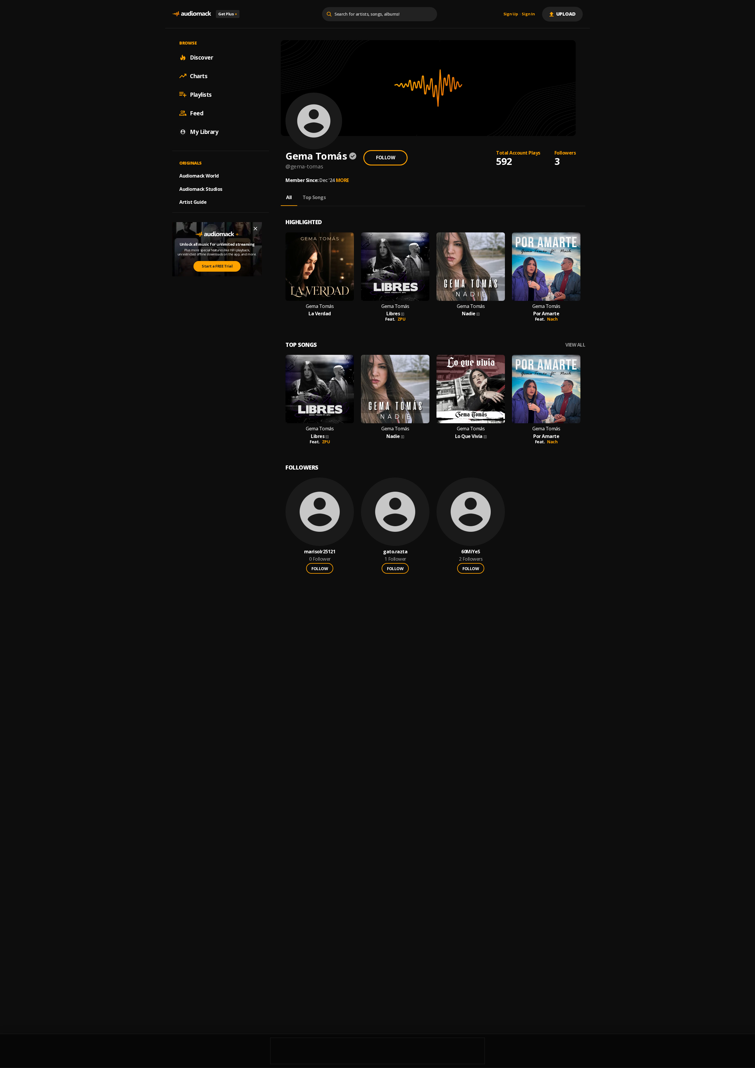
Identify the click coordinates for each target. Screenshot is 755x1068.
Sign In (528, 14)
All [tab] (289, 197)
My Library (204, 131)
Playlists (201, 94)
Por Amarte (546, 314)
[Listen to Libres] (395, 266)
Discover (201, 57)
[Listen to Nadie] (470, 266)
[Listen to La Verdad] (319, 266)
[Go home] (191, 14)
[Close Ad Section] (255, 229)
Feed (196, 113)
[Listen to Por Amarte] (546, 266)
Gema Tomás (320, 306)
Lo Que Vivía (468, 436)
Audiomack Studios (200, 189)
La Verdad (319, 314)
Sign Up (510, 14)
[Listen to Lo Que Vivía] (470, 389)
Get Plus (227, 14)
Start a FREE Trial (217, 266)
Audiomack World (199, 175)
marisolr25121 (320, 552)
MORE (342, 180)
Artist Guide (192, 202)
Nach (552, 319)
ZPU (402, 319)
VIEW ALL (575, 345)
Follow (385, 157)
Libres (393, 314)
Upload (566, 14)
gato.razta (395, 552)
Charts (198, 76)
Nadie (468, 314)
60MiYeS (470, 552)
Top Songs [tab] (314, 197)
